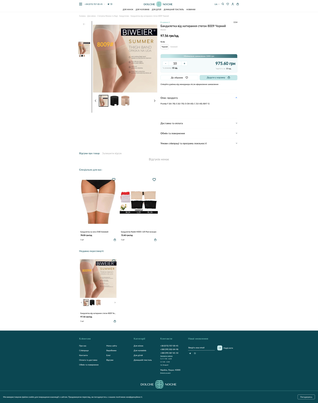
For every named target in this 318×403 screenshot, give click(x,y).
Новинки (190, 9)
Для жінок (128, 9)
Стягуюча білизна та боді (107, 16)
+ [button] (184, 63)
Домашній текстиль (174, 9)
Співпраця (84, 350)
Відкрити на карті (165, 373)
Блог (108, 355)
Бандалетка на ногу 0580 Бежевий (94, 232)
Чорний (165, 47)
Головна (82, 16)
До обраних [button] (177, 77)
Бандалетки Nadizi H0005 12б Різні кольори (138, 232)
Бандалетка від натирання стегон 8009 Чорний (98, 313)
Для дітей (156, 9)
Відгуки (109, 360)
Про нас (82, 345)
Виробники (111, 350)
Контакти (83, 355)
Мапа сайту (111, 345)
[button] (217, 4)
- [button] (165, 63)
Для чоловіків (142, 9)
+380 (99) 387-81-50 (169, 353)
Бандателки (124, 16)
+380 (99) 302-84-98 (169, 349)
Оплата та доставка (88, 360)
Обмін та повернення (89, 364)
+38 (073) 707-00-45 (169, 345)
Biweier (163, 30)
